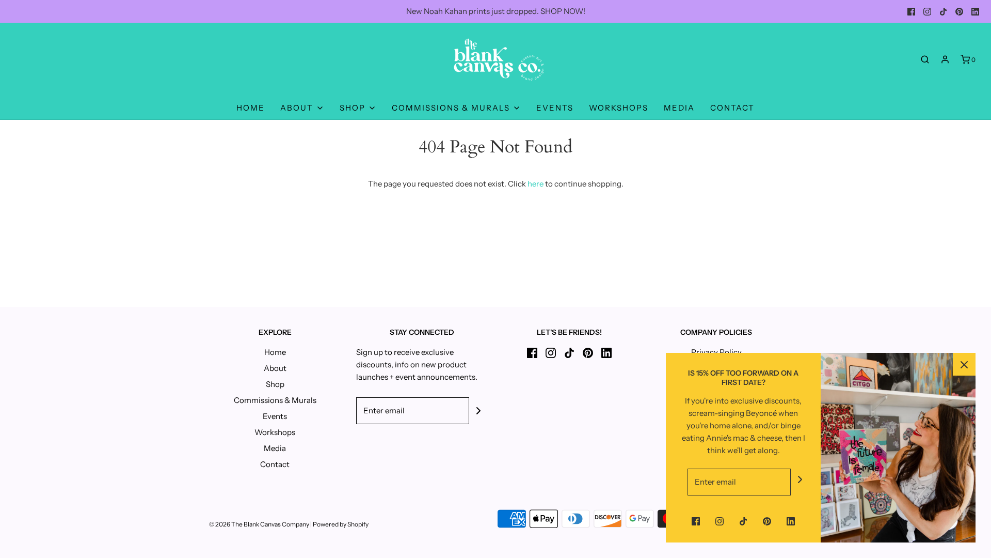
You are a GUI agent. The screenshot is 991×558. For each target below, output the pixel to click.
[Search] (925, 59)
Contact (732, 108)
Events (554, 108)
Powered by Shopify (341, 524)
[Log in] (945, 59)
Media (679, 108)
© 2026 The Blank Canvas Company (259, 524)
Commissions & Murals (275, 400)
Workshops (618, 108)
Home (250, 108)
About (275, 368)
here (536, 184)
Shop (275, 384)
